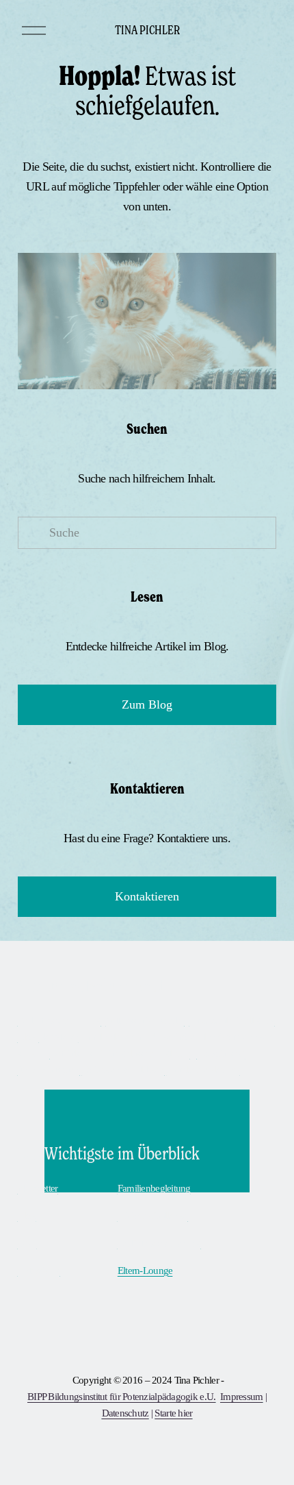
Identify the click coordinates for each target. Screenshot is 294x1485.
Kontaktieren (147, 896)
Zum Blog (147, 704)
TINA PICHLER (147, 29)
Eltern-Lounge (145, 1270)
